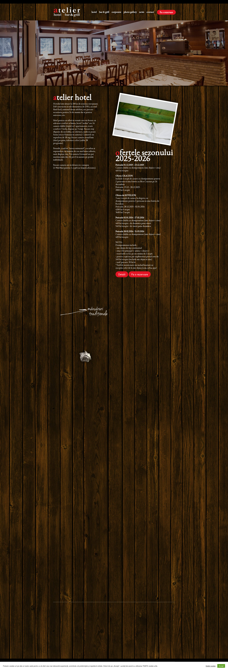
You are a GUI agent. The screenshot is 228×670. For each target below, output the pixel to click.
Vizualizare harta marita (134, 649)
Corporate (116, 12)
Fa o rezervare (166, 12)
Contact (150, 12)
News (141, 12)
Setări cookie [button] (211, 666)
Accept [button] (221, 666)
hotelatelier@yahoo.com (82, 645)
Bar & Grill (104, 12)
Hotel (94, 12)
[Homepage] (68, 12)
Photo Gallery (130, 12)
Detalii (121, 274)
